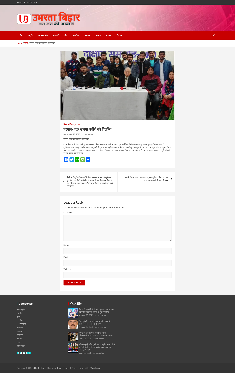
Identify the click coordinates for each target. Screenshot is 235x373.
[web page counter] (24, 353)
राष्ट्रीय (30, 35)
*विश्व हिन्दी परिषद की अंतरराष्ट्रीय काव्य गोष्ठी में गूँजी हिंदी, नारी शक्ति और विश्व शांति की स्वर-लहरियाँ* (97, 347)
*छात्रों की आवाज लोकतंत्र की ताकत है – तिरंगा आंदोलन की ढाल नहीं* (95, 322)
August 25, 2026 (86, 315)
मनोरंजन (76, 35)
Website (67, 269)
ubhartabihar (87, 134)
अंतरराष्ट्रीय (43, 35)
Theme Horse (63, 368)
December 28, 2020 (72, 134)
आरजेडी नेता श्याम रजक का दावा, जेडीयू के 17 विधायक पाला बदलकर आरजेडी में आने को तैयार (146, 179)
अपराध (98, 35)
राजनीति (56, 35)
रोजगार (119, 35)
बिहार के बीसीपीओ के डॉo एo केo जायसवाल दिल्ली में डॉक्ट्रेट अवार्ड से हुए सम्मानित (96, 310)
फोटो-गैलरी (21, 346)
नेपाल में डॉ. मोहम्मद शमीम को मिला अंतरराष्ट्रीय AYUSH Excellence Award (96, 334)
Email (66, 257)
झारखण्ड (23, 324)
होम (21, 35)
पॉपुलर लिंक (76, 303)
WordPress (95, 368)
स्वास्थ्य (108, 35)
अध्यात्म (87, 35)
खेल (65, 35)
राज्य (78, 124)
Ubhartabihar (38, 368)
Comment (69, 212)
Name (66, 245)
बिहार (65, 124)
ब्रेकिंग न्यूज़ (72, 124)
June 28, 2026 (85, 339)
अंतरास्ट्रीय (21, 309)
